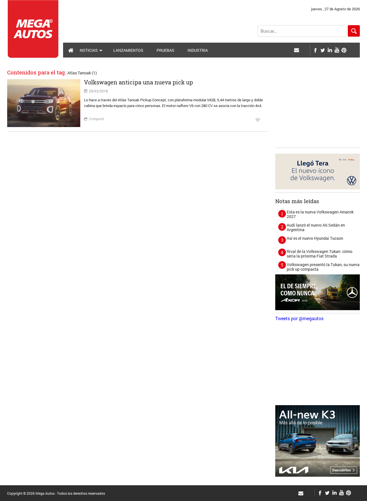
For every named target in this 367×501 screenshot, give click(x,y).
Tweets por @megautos (299, 318)
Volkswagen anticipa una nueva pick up (138, 82)
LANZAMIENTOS (128, 50)
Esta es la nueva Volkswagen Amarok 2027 (320, 214)
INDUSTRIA (198, 50)
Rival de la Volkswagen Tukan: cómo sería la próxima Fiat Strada (319, 254)
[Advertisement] (318, 109)
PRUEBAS (165, 50)
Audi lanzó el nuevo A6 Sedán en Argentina (316, 227)
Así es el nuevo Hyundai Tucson (315, 238)
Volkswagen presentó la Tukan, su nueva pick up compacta (323, 267)
